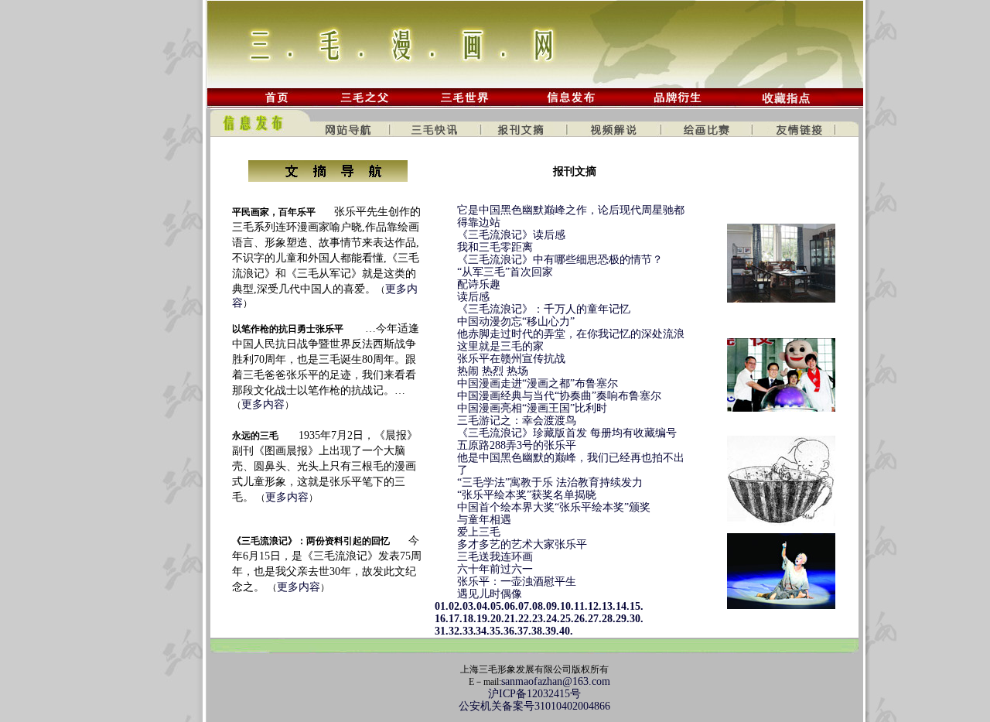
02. (456, 606)
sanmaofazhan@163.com (555, 681)
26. (581, 618)
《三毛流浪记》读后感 (511, 235)
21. (511, 618)
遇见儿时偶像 (489, 594)
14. (623, 606)
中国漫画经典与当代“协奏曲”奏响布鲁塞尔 (559, 396)
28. (609, 618)
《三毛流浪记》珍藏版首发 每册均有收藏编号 (567, 433)
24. (553, 618)
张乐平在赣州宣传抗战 (511, 358)
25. (567, 618)
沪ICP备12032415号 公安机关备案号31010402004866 (534, 700)
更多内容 (263, 404)
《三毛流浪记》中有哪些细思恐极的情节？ (560, 259)
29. (623, 618)
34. (483, 631)
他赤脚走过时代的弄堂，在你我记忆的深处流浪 (570, 334)
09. (553, 606)
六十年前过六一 (495, 569)
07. (525, 606)
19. (483, 618)
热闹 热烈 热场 (492, 371)
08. (539, 606)
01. (436, 606)
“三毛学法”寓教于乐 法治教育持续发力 (550, 482)
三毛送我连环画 (495, 557)
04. (483, 606)
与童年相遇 (484, 519)
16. (436, 618)
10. (567, 606)
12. (595, 606)
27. (595, 618)
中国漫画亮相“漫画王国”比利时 (532, 408)
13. (609, 606)
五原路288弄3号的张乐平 (516, 445)
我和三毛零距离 (495, 247)
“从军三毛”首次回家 (505, 272)
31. (436, 631)
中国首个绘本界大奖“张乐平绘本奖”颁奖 (553, 507)
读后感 (473, 297)
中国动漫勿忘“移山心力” (516, 321)
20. (497, 618)
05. (497, 606)
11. (581, 606)
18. (469, 618)
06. (511, 606)
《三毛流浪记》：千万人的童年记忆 (543, 309)
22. (525, 618)
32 (454, 631)
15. (637, 606)
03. (469, 606)
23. (539, 618)
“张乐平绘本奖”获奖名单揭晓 (526, 495)
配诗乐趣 (478, 284)
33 (468, 631)
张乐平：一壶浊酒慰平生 (516, 581)
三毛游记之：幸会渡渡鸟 (516, 420)
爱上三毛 (478, 532)
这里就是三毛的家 (500, 346)
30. (637, 618)
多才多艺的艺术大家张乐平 (522, 544)
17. (456, 618)
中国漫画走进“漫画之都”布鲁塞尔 (537, 383)
